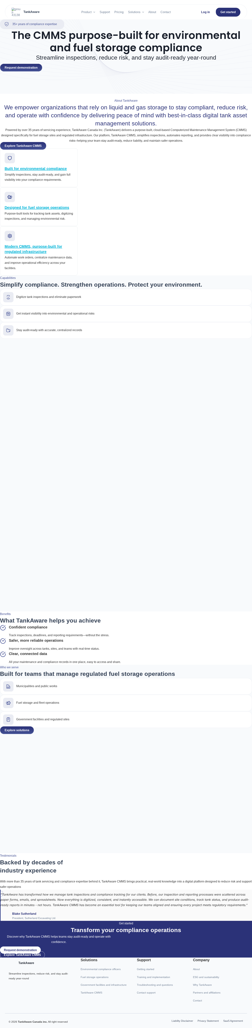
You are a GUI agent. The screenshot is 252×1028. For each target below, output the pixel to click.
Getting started (145, 969)
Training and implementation (153, 977)
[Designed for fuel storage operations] (10, 198)
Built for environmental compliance (36, 169)
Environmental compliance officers (101, 969)
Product (86, 12)
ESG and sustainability (206, 977)
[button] (93, 12)
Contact (165, 12)
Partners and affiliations (206, 992)
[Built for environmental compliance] (10, 159)
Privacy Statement (208, 1020)
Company (201, 960)
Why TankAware (202, 984)
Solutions (134, 12)
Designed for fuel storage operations (37, 207)
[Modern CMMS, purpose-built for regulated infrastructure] (10, 237)
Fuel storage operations (94, 977)
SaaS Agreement (233, 1020)
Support (105, 12)
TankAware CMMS (91, 992)
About (152, 12)
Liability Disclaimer (182, 1020)
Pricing (119, 12)
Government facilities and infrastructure (104, 984)
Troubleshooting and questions (155, 984)
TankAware (31, 12)
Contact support (146, 992)
